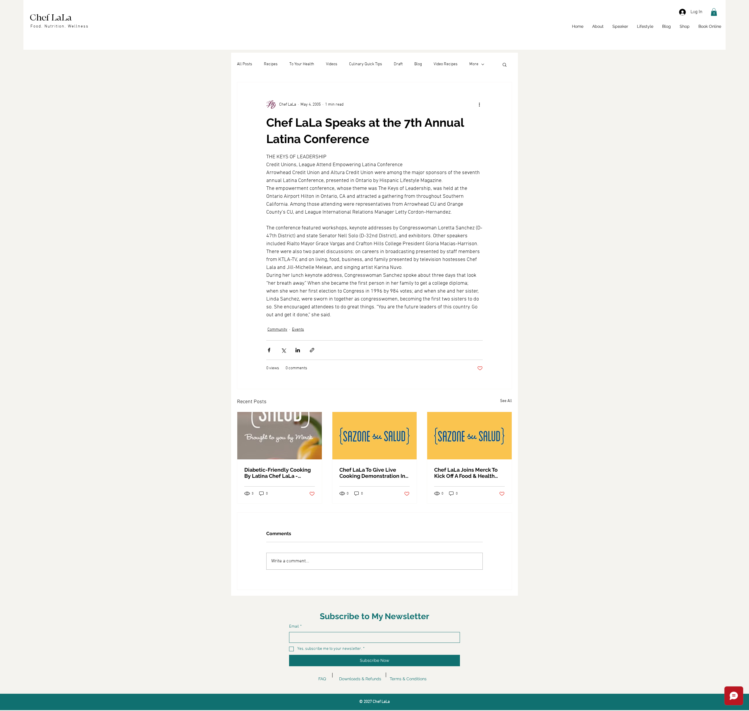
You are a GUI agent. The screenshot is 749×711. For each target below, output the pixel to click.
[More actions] (479, 104)
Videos (331, 64)
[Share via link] (312, 350)
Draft (398, 64)
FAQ (322, 678)
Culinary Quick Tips (365, 64)
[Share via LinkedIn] (297, 350)
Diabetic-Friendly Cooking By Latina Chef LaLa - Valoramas (277, 473)
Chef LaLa (51, 18)
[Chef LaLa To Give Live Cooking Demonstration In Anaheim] (374, 435)
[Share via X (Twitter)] (283, 350)
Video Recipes (446, 64)
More (473, 64)
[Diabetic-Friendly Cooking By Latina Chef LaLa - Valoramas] (279, 435)
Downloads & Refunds (360, 678)
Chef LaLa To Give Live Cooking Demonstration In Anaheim (372, 473)
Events (298, 329)
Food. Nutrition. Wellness (59, 26)
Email (295, 626)
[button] (714, 12)
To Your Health (301, 64)
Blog (418, 64)
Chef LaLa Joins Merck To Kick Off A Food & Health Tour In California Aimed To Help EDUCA (467, 473)
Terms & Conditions (408, 678)
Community (277, 329)
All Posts (244, 64)
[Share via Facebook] (269, 350)
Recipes (271, 64)
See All (506, 401)
